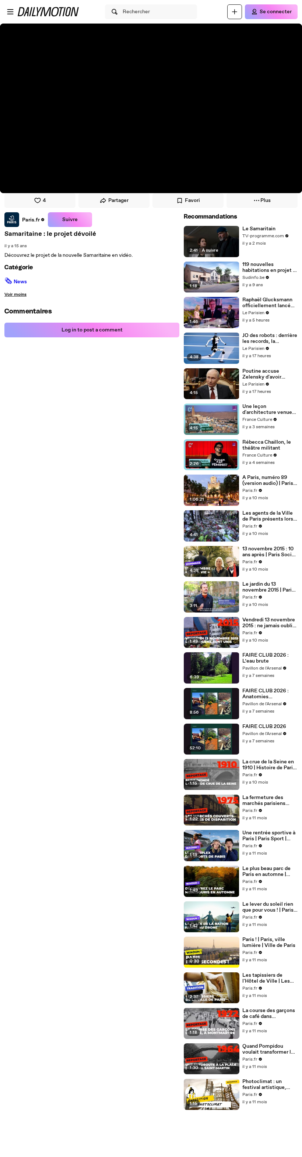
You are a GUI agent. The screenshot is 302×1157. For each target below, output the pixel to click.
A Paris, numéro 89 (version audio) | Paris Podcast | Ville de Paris (269, 480)
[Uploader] (234, 11)
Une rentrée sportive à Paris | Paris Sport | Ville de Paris (268, 836)
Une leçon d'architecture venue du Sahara (267, 409)
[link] (24, 219)
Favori (192, 200)
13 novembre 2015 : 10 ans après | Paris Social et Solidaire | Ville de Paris (269, 552)
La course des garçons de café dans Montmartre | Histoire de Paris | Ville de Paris (269, 1013)
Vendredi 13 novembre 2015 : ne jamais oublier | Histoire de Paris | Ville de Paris (269, 623)
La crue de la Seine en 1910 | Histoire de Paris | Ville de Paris (268, 765)
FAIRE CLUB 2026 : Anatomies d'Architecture (265, 694)
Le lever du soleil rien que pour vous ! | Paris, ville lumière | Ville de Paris (268, 907)
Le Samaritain (258, 229)
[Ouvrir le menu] (10, 11)
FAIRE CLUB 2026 (264, 727)
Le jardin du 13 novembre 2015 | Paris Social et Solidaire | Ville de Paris (268, 587)
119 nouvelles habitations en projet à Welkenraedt (268, 267)
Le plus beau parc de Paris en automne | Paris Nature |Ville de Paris (267, 871)
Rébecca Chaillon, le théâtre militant (266, 445)
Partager (118, 200)
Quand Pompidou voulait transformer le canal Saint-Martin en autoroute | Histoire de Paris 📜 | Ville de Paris (269, 1049)
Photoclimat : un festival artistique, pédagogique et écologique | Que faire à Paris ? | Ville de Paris (269, 1084)
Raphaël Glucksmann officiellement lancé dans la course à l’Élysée (267, 303)
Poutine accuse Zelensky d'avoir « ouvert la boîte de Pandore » (265, 374)
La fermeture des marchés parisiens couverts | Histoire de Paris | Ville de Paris (268, 800)
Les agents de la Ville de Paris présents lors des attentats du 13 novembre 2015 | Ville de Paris (268, 516)
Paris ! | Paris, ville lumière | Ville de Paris (268, 942)
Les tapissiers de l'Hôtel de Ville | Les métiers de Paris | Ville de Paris (269, 978)
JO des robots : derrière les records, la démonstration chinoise (269, 338)
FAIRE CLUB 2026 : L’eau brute (265, 658)
